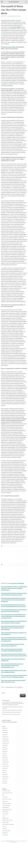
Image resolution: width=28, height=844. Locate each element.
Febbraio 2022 (5, 757)
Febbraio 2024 (5, 732)
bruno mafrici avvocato (6, 799)
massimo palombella (6, 830)
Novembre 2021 (5, 762)
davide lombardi (5, 811)
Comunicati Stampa (9, 687)
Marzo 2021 (4, 772)
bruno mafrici (5, 797)
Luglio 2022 (4, 747)
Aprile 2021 (4, 770)
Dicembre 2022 (5, 739)
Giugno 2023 (4, 734)
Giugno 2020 (4, 778)
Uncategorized (5, 835)
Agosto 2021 (4, 768)
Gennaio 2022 (5, 760)
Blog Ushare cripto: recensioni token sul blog (11, 714)
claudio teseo (5, 801)
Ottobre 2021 (5, 764)
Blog (3, 795)
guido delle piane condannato (8, 824)
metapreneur (5, 832)
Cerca (3, 693)
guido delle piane (5, 822)
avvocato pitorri (20, 687)
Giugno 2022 (4, 749)
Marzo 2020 (4, 783)
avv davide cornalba (6, 790)
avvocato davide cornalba (7, 792)
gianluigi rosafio (5, 818)
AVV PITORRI (12, 47)
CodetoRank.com (9, 841)
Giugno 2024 (4, 730)
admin (19, 16)
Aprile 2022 (4, 753)
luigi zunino (4, 828)
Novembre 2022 (5, 741)
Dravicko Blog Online (14, 2)
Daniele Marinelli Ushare (7, 809)
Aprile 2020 (4, 781)
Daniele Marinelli (5, 807)
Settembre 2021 (5, 766)
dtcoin (3, 816)
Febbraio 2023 (5, 736)
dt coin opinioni (5, 813)
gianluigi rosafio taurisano (7, 820)
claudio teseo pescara (6, 803)
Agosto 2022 (5, 745)
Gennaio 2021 (5, 774)
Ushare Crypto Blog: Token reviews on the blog (11, 712)
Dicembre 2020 (5, 776)
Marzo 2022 (4, 755)
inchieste (4, 826)
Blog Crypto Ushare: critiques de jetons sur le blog (12, 710)
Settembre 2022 (5, 743)
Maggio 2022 (4, 751)
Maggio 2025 (4, 728)
